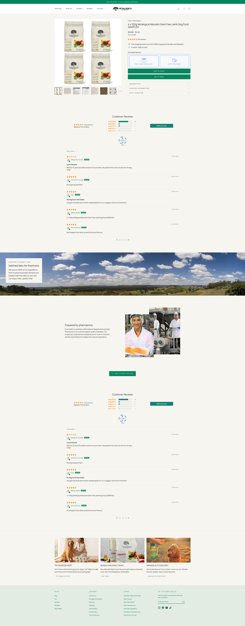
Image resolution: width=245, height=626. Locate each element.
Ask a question (136, 93)
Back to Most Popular (123, 373)
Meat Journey (128, 599)
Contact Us (92, 596)
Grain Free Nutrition (130, 605)
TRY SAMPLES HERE (63, 576)
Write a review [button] (161, 126)
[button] (133, 39)
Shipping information (139, 88)
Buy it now (159, 77)
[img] (71, 156)
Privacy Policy (93, 612)
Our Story (100, 9)
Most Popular (137, 21)
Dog (56, 596)
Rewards (91, 602)
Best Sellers (58, 609)
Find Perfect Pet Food (130, 615)
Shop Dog (58, 9)
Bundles (79, 9)
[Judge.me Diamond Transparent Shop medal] (122, 140)
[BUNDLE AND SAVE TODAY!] (123, 550)
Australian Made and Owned (132, 596)
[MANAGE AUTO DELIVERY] (168, 550)
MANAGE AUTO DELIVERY (157, 576)
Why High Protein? (129, 602)
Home (129, 21)
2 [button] (119, 240)
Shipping (91, 605)
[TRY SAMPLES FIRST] (76, 550)
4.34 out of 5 (88, 124)
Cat (56, 599)
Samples (90, 9)
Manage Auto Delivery (95, 599)
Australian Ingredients (130, 609)
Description (135, 84)
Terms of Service (94, 615)
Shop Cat (69, 9)
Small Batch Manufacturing (132, 612)
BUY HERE (105, 576)
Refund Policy (93, 609)
